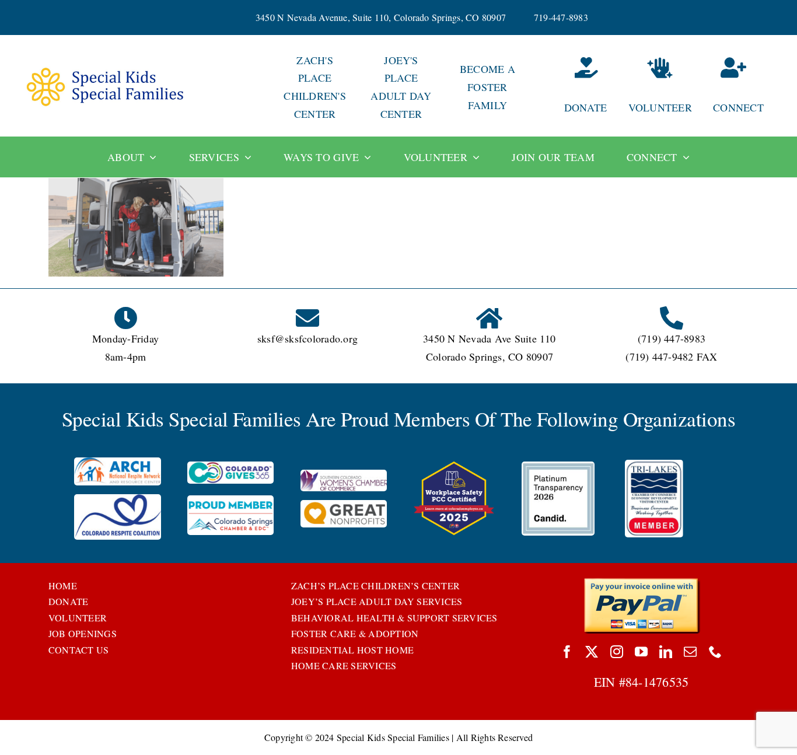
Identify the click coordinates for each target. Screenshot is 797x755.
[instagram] (616, 651)
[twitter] (591, 651)
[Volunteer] (660, 87)
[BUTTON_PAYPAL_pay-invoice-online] (641, 582)
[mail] (690, 651)
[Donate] (573, 87)
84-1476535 (656, 681)
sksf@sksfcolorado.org (307, 338)
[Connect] (746, 87)
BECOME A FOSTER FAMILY (487, 87)
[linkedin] (665, 651)
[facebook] (567, 651)
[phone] (715, 651)
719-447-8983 (561, 17)
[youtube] (641, 651)
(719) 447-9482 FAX (671, 356)
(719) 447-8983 (671, 338)
